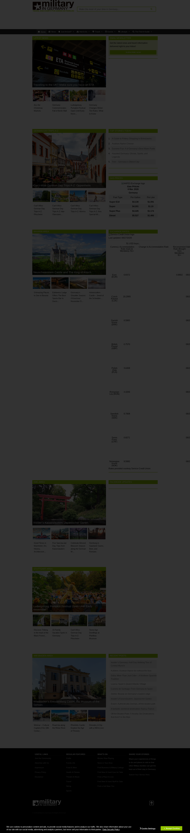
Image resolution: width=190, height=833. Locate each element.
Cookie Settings (148, 828)
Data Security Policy (111, 830)
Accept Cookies (173, 828)
